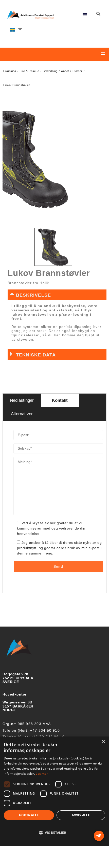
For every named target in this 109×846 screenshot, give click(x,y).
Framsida (9, 71)
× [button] (103, 742)
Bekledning (50, 71)
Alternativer (22, 413)
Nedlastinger (22, 400)
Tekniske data (36, 354)
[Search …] (98, 14)
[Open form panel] (99, 836)
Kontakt (60, 400)
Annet (65, 71)
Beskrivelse (33, 295)
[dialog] (54, 791)
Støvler (77, 71)
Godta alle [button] (29, 815)
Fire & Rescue (29, 71)
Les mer (42, 773)
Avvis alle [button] (81, 815)
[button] (85, 14)
